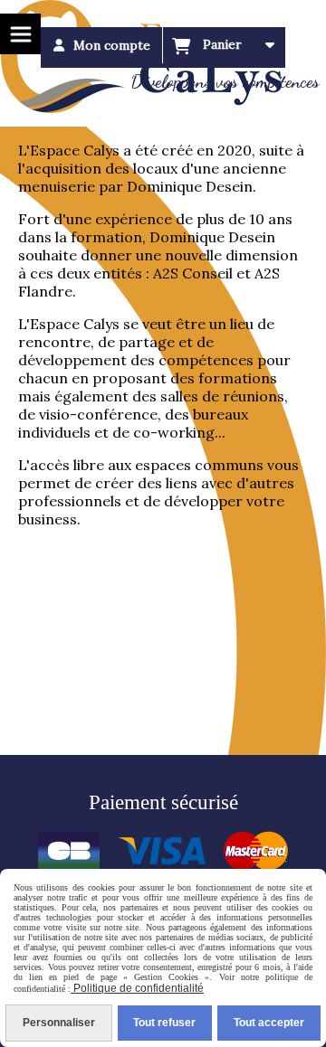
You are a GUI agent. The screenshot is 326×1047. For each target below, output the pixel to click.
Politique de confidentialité (137, 988)
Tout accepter (269, 1022)
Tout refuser (164, 1022)
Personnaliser (59, 1022)
